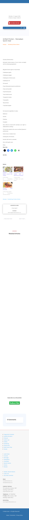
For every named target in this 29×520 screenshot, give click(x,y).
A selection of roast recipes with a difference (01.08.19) (18, 174)
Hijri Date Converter (8, 475)
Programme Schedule (9, 434)
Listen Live (6, 473)
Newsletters (7, 459)
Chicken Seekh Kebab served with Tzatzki (7, 174)
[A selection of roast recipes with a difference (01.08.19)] (18, 169)
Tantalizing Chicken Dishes (13, 44)
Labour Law (6, 440)
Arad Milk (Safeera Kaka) (12, 307)
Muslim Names (7, 463)
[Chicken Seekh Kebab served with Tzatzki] (7, 169)
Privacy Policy (19, 515)
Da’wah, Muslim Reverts (9, 471)
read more (9, 258)
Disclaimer (12, 515)
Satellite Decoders (8, 436)
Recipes (4, 44)
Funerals (6, 455)
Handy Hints (7, 445)
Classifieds (6, 461)
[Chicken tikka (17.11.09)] (7, 185)
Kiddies (5, 441)
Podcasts (6, 438)
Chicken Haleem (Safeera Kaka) (14, 282)
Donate (5, 449)
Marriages (6, 457)
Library (5, 465)
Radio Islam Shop (8, 447)
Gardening (6, 443)
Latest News (7, 454)
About (7, 515)
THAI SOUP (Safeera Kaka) (12, 256)
